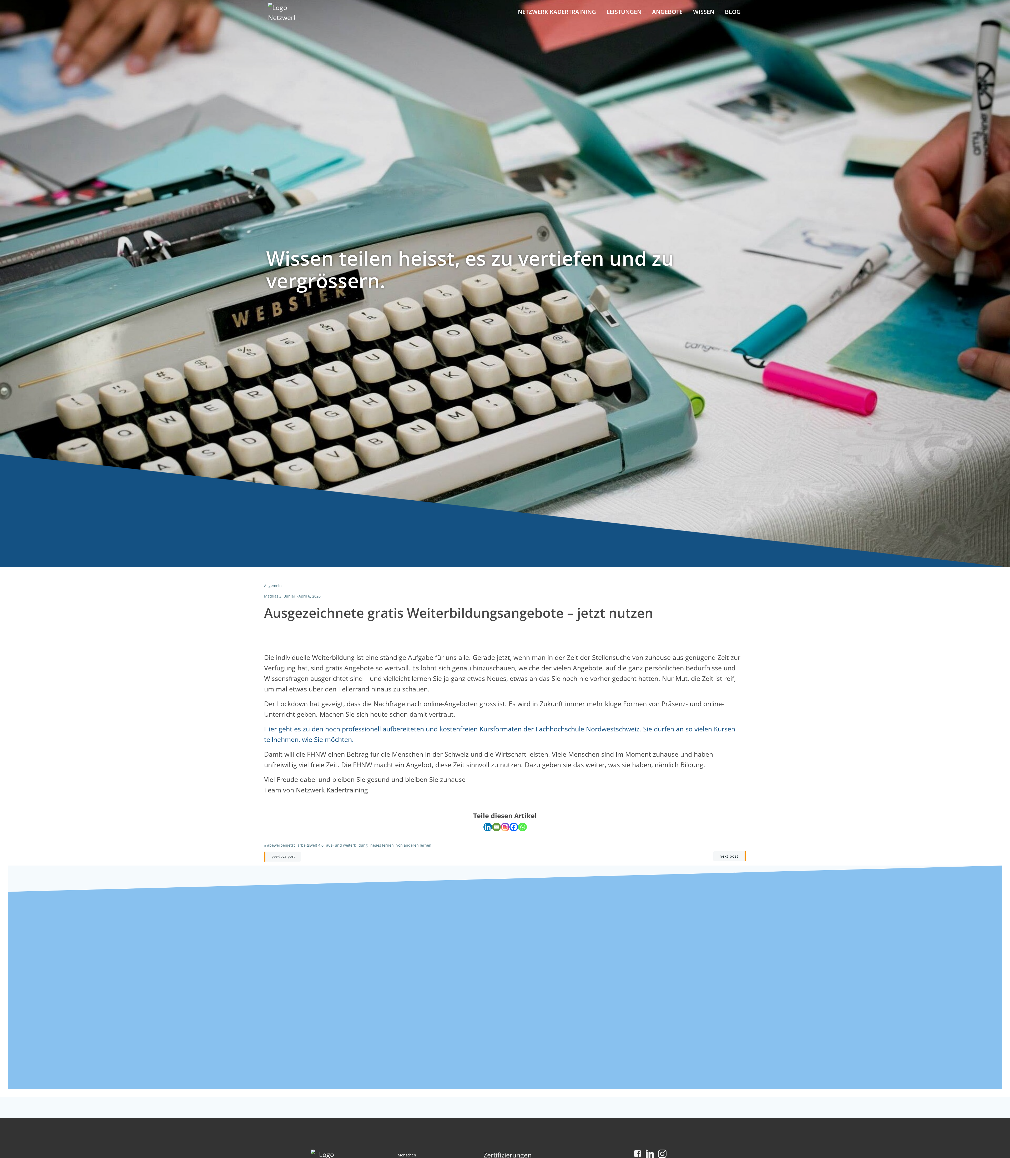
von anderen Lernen (413, 845)
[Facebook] (513, 827)
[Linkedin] (487, 827)
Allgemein (273, 585)
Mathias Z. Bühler (279, 596)
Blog (733, 12)
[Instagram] (505, 827)
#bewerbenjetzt (281, 845)
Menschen (407, 1154)
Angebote (667, 12)
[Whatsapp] (522, 827)
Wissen (703, 12)
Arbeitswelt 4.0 (310, 845)
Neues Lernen (382, 845)
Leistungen (624, 12)
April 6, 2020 (310, 596)
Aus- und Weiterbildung (347, 845)
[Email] (496, 827)
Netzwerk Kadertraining (557, 12)
